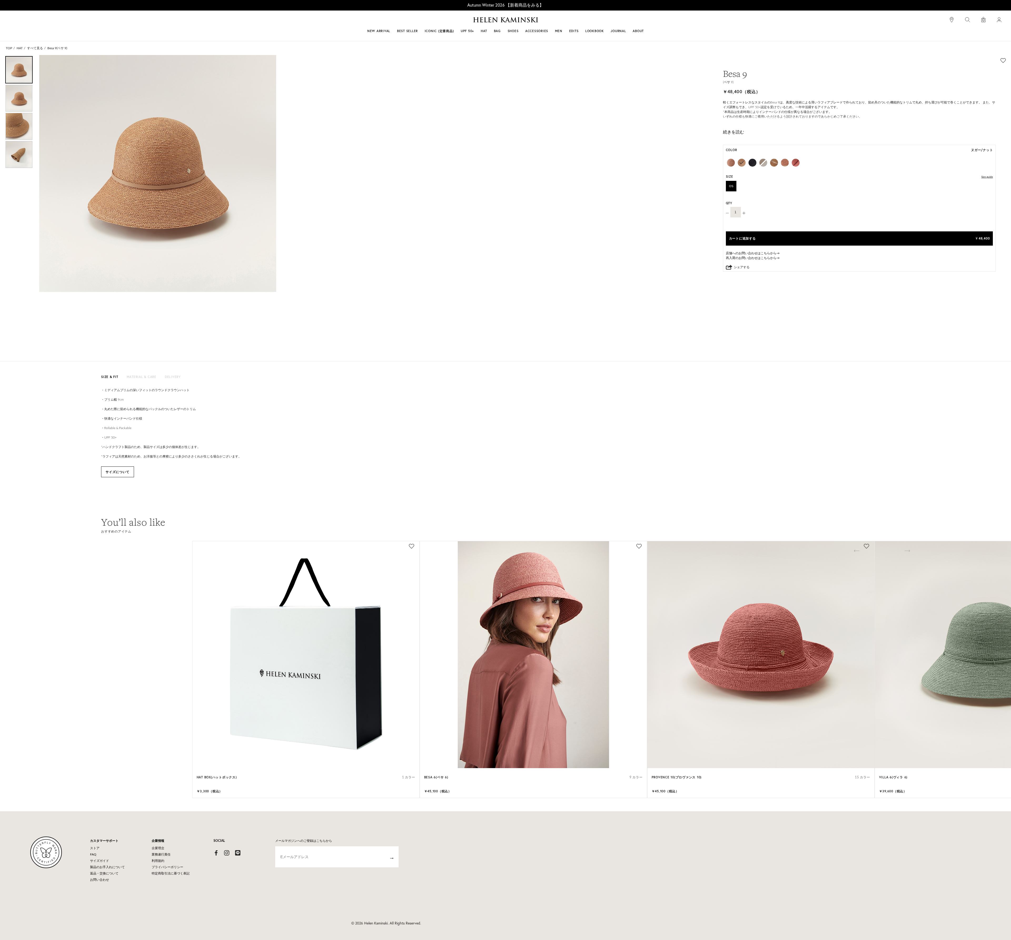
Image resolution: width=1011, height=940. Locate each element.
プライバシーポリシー (167, 867)
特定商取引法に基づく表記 (171, 873)
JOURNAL (618, 31)
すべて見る (35, 48)
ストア (95, 848)
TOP (9, 48)
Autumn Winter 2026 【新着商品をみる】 (505, 5)
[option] (19, 69)
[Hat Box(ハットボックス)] (305, 654)
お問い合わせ (99, 879)
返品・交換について (104, 873)
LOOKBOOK (594, 31)
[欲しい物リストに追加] (1003, 60)
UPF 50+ (467, 31)
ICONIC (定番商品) (439, 31)
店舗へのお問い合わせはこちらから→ (753, 253)
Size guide (987, 177)
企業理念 (158, 848)
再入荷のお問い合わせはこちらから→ (753, 258)
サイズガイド (99, 860)
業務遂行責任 (161, 854)
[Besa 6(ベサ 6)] (533, 654)
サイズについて (118, 472)
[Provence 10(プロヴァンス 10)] (760, 654)
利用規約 (158, 860)
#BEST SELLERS (433, 21)
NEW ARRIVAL (378, 31)
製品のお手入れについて (107, 867)
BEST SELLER (407, 31)
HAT (20, 48)
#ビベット (545, 21)
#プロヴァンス (467, 21)
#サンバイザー (574, 21)
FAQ (93, 854)
